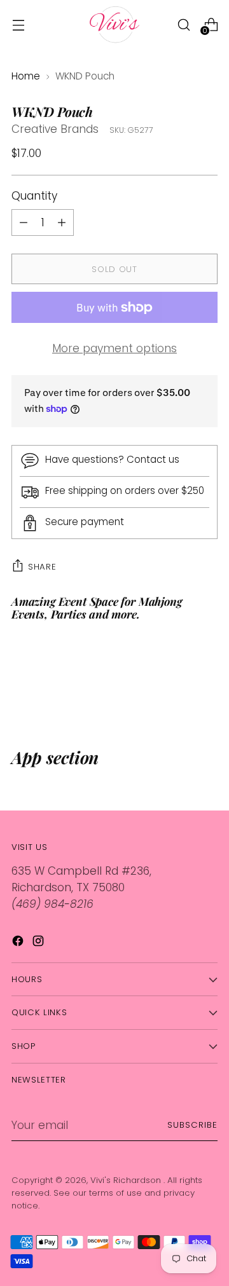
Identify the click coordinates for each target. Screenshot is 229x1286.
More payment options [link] (114, 348)
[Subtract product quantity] (61, 222)
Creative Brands (55, 129)
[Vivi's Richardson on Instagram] (39, 943)
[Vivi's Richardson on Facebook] (19, 943)
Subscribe (192, 1125)
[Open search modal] (183, 24)
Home (25, 76)
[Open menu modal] (18, 24)
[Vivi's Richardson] (114, 24)
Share (42, 567)
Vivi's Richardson (126, 1180)
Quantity (34, 195)
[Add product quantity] (23, 222)
